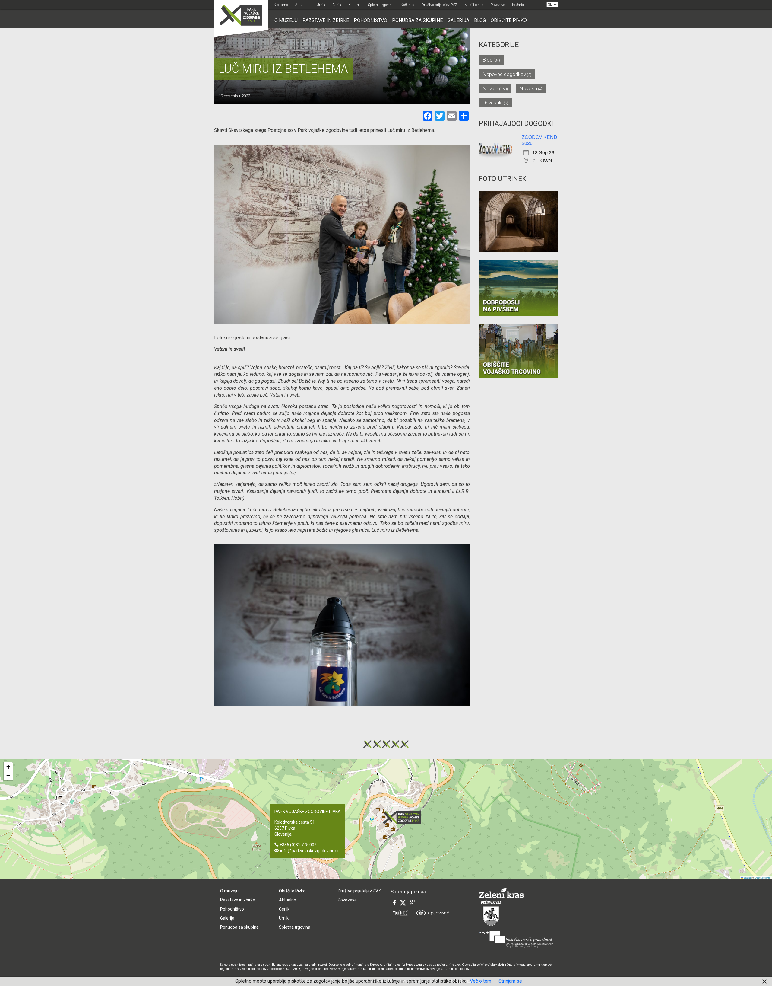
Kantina (354, 5)
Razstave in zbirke (325, 20)
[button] (404, 817)
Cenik (336, 5)
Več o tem (480, 981)
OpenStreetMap (762, 877)
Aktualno (302, 5)
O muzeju (286, 20)
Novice (490, 88)
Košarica (407, 5)
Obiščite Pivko (509, 20)
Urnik (321, 5)
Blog (480, 20)
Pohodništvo (370, 20)
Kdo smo (281, 5)
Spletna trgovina (381, 5)
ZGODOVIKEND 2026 (539, 139)
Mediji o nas (473, 5)
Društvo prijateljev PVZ (439, 5)
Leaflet (747, 877)
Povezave (498, 5)
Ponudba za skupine (417, 20)
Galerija (458, 20)
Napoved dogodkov (504, 74)
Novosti (528, 88)
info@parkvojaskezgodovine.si (309, 850)
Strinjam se (510, 981)
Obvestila (492, 103)
